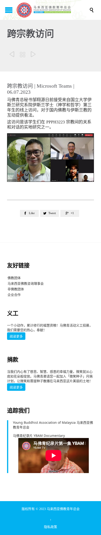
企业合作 (14, 294)
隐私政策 (50, 527)
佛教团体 (14, 278)
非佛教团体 (16, 289)
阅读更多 (16, 336)
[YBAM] (52, 10)
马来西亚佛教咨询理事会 (26, 283)
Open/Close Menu (9, 10)
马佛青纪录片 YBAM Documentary (39, 435)
